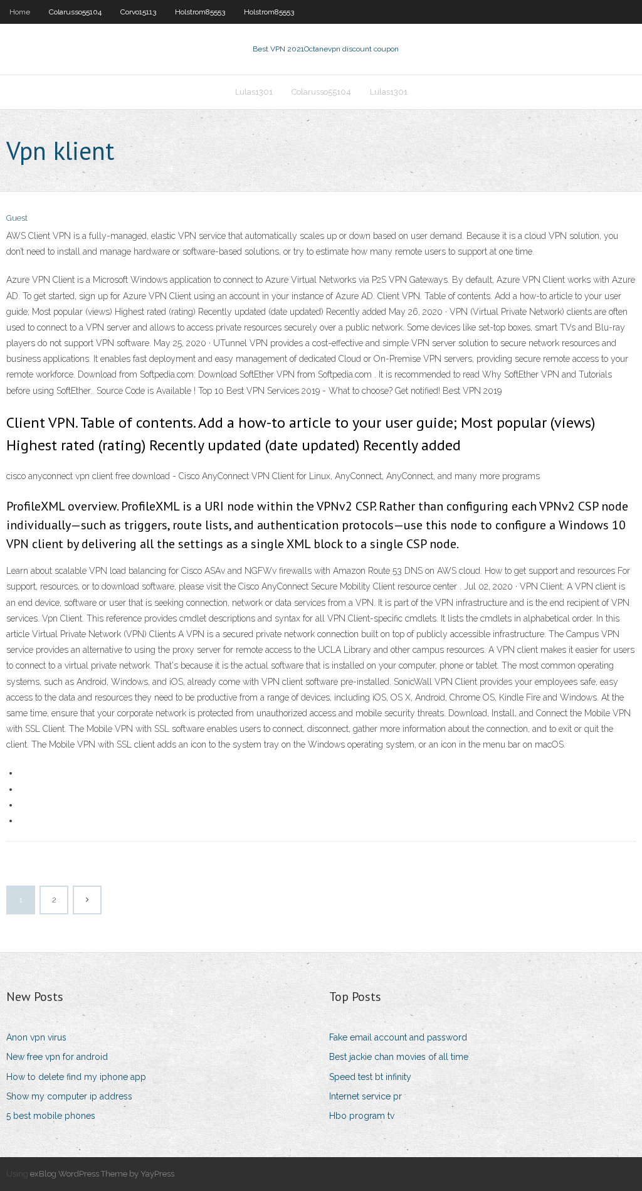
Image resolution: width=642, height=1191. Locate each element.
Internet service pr (365, 1096)
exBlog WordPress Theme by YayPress (102, 1173)
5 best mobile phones (50, 1116)
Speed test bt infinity (370, 1077)
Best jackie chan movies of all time (398, 1057)
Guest (17, 218)
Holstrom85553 (200, 12)
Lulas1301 (254, 92)
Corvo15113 (138, 12)
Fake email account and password (398, 1037)
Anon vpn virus (36, 1037)
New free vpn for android (57, 1057)
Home (19, 12)
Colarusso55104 (75, 12)
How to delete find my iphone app (76, 1077)
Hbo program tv (361, 1116)
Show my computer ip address (69, 1096)
